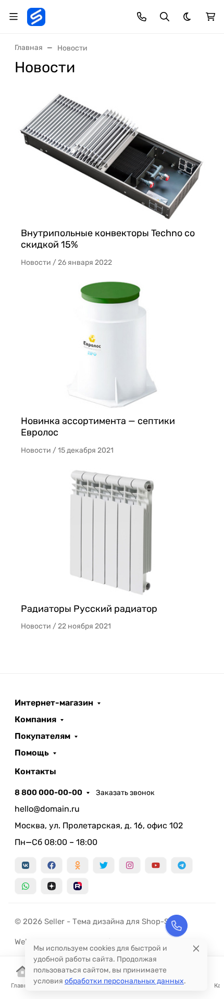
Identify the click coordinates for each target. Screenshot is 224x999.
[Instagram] (130, 865)
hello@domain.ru (47, 809)
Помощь (32, 753)
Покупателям (42, 736)
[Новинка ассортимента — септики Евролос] (112, 344)
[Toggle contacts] (141, 16)
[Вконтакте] (25, 865)
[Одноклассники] (78, 865)
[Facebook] (52, 865)
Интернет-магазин (54, 703)
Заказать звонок (125, 792)
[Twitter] (104, 865)
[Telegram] (182, 865)
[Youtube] (156, 865)
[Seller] (36, 16)
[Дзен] (52, 886)
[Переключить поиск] (164, 16)
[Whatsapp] (25, 886)
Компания (35, 719)
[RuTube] (78, 886)
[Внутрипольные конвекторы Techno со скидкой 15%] (112, 157)
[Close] (196, 948)
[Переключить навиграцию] (13, 16)
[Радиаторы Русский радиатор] (112, 532)
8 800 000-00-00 (48, 792)
